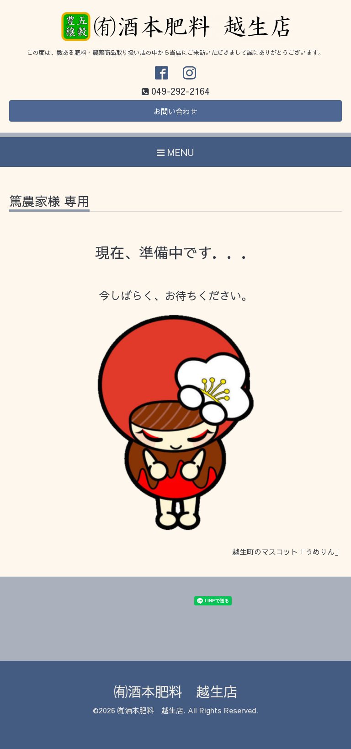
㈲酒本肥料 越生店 (175, 691)
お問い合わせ (175, 111)
